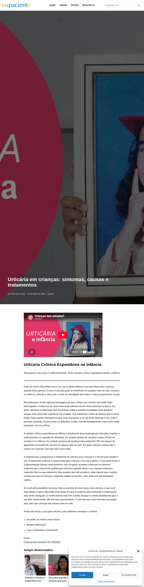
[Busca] (139, 5)
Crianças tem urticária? (35, 542)
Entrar (74, 5)
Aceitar (82, 575)
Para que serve (18, 294)
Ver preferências (128, 575)
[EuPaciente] (16, 5)
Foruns (63, 5)
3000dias (55, 542)
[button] (138, 550)
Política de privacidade (106, 581)
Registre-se (88, 5)
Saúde (52, 5)
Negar (105, 575)
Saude (51, 294)
